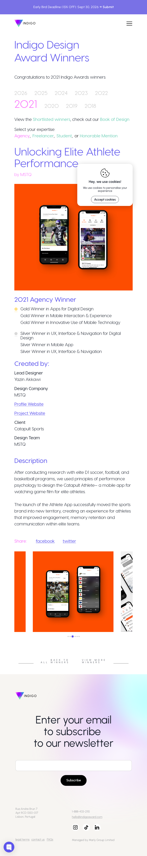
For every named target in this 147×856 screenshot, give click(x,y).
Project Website (29, 413)
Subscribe (73, 780)
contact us (38, 839)
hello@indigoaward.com (87, 817)
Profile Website (29, 404)
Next (135, 592)
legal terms (22, 839)
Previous (11, 592)
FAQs (50, 839)
